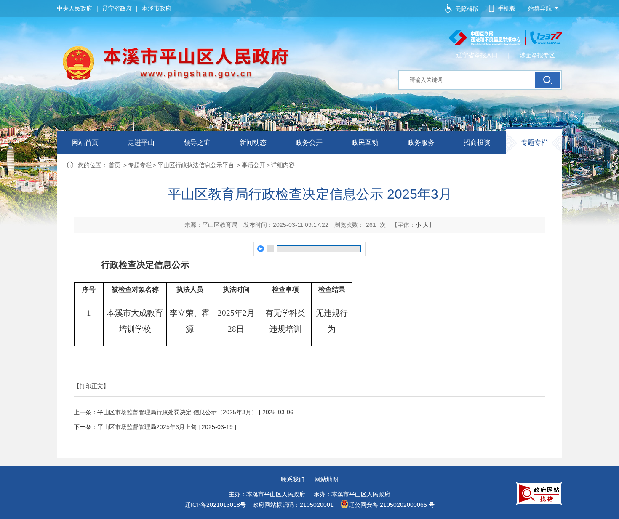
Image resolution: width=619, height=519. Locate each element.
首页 (114, 165)
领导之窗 (197, 142)
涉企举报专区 (537, 55)
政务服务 (421, 142)
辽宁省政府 (117, 8)
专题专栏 (534, 142)
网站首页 (85, 142)
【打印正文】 (91, 386)
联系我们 (292, 479)
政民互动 (365, 142)
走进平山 (141, 142)
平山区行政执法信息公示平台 (196, 165)
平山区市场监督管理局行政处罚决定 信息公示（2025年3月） (177, 412)
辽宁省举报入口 (477, 55)
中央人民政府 (74, 8)
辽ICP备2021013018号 (215, 504)
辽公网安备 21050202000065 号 (392, 504)
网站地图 (326, 479)
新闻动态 (253, 142)
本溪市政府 (156, 8)
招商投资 (477, 142)
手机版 (506, 8)
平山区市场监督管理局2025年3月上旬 (147, 426)
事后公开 (253, 165)
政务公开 (309, 142)
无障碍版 (467, 8)
